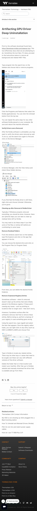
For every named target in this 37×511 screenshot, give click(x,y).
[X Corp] (5, 380)
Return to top (6, 405)
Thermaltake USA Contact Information (15, 414)
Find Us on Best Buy (9, 496)
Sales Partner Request (6, 448)
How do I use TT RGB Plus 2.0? (12, 432)
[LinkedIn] (8, 380)
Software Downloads (25, 450)
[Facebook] (3, 380)
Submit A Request (24, 447)
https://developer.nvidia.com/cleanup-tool (16, 48)
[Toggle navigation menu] (33, 3)
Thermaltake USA (8, 487)
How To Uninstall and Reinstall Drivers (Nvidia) (18, 423)
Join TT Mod (6, 464)
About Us (21, 464)
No (23, 390)
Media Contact (7, 452)
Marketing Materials (8, 472)
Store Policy (22, 467)
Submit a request (26, 399)
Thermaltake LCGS (8, 490)
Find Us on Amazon (8, 493)
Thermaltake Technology (10, 9)
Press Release (6, 469)
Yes (14, 390)
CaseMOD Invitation (8, 467)
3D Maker (5, 475)
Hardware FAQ (26, 9)
